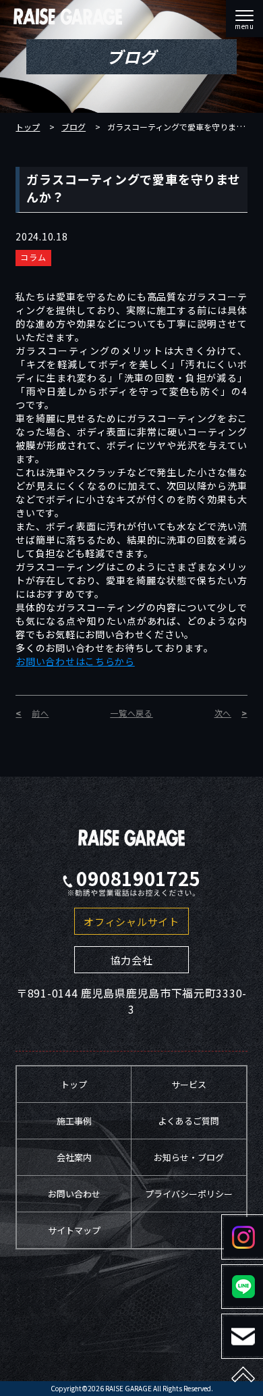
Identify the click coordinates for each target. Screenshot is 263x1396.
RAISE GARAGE (128, 1388)
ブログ (73, 126)
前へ (40, 713)
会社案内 (74, 1157)
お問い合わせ (74, 1193)
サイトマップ (74, 1230)
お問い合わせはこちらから (75, 661)
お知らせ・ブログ (189, 1157)
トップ (28, 126)
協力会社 (132, 960)
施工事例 (74, 1120)
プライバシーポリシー (189, 1193)
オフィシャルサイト (131, 921)
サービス (188, 1084)
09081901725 (138, 878)
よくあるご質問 (188, 1120)
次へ (222, 713)
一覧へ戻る (131, 713)
